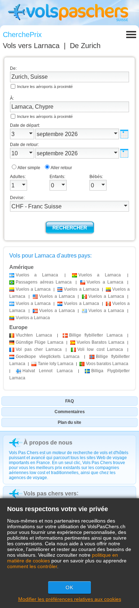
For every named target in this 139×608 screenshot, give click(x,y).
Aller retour (61, 167)
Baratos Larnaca (100, 342)
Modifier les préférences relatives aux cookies (69, 599)
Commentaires (70, 411)
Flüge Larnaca (39, 342)
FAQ (69, 401)
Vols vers (31, 46)
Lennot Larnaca (47, 370)
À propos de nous (48, 443)
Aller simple (28, 167)
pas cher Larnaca (39, 349)
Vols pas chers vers (50, 493)
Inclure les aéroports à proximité (45, 86)
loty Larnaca (55, 363)
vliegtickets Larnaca (47, 356)
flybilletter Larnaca (96, 335)
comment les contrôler (32, 566)
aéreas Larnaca (44, 282)
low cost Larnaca (100, 349)
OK (69, 587)
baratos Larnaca (107, 363)
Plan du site (69, 422)
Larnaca (34, 335)
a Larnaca (37, 274)
